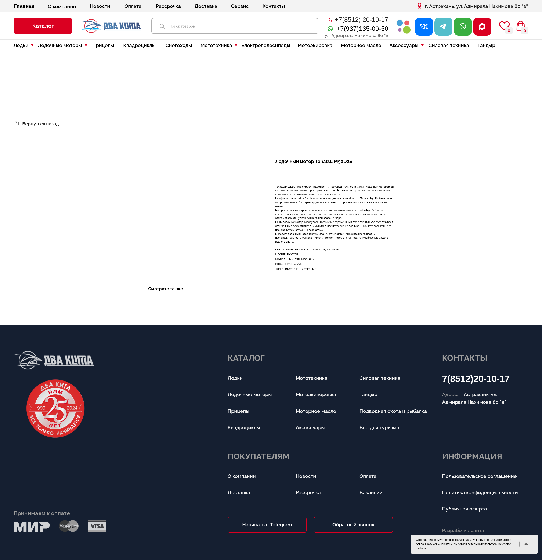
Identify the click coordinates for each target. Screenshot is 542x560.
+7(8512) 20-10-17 (361, 19)
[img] (404, 27)
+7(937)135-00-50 (362, 28)
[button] (43, 26)
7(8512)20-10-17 (476, 379)
